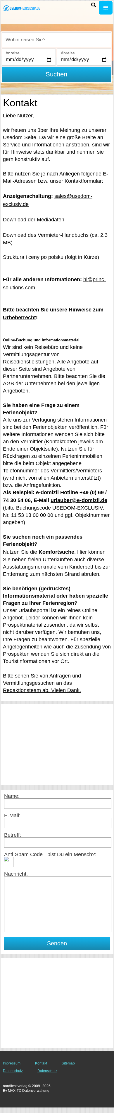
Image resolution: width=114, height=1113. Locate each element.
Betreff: (12, 835)
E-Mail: (12, 815)
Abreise (68, 53)
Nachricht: (16, 874)
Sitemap (68, 1063)
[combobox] (56, 39)
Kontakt (41, 1063)
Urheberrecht (19, 317)
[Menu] (106, 8)
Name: (12, 796)
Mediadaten (50, 220)
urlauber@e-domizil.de (79, 500)
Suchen (56, 74)
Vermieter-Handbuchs (63, 235)
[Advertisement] (57, 744)
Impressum (11, 1063)
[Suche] (93, 5)
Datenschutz (13, 1071)
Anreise (13, 53)
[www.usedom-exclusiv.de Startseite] (22, 8)
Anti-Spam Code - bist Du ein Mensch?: (50, 854)
